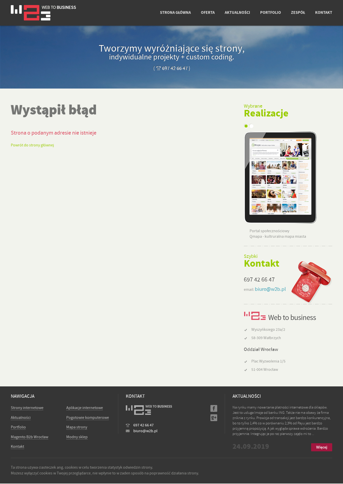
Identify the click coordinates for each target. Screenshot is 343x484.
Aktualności (21, 417)
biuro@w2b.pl (270, 289)
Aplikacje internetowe (84, 407)
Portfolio (18, 427)
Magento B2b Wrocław (29, 436)
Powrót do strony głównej (32, 145)
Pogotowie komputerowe (87, 417)
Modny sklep (77, 436)
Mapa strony (76, 427)
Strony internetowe (27, 407)
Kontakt (17, 446)
